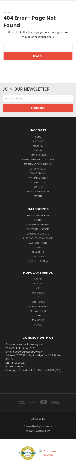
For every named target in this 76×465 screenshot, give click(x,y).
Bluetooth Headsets (38, 229)
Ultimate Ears (38, 311)
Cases (38, 247)
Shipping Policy (38, 168)
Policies (38, 150)
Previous (5, 461)
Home (38, 136)
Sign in (31, 191)
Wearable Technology (38, 224)
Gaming (38, 220)
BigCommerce (44, 426)
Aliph (38, 315)
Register (44, 191)
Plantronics (38, 301)
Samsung (38, 283)
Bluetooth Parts (38, 242)
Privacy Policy (38, 173)
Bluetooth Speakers (38, 215)
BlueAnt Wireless (38, 306)
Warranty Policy (38, 177)
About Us (38, 145)
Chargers (38, 252)
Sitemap (38, 196)
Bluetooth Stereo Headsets (38, 238)
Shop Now (38, 141)
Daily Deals (38, 187)
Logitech (38, 279)
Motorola (38, 292)
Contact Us (38, 182)
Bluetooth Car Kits (38, 233)
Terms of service (38, 155)
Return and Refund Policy (38, 164)
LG (38, 297)
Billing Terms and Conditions (38, 159)
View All (38, 324)
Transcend (38, 320)
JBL (38, 288)
